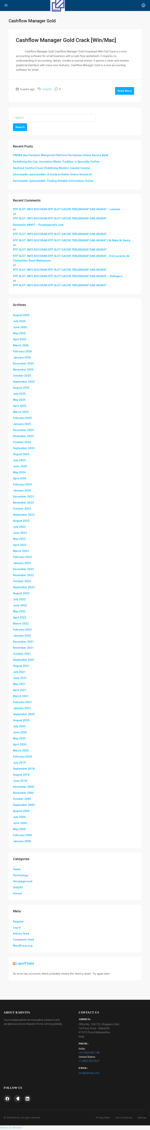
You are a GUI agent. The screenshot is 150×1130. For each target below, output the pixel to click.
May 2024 (19, 472)
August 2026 (21, 315)
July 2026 (19, 321)
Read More (124, 91)
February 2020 (22, 756)
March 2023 (21, 551)
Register (18, 921)
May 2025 (19, 399)
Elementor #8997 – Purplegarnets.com (38, 224)
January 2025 (22, 424)
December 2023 (23, 496)
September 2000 (24, 805)
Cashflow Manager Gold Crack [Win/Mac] (66, 40)
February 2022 (22, 629)
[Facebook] (7, 1098)
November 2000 (23, 792)
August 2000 (21, 811)
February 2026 (22, 351)
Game (17, 869)
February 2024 (22, 484)
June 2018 (20, 780)
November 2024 (23, 436)
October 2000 (22, 799)
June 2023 (20, 532)
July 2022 (19, 599)
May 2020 (19, 738)
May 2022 (19, 611)
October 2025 (22, 375)
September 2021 (24, 659)
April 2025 (19, 406)
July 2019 (19, 762)
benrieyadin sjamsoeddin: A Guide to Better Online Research (52, 174)
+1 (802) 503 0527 (89, 1060)
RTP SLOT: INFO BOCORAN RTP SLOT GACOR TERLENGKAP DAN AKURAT (59, 218)
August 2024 (21, 454)
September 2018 (24, 768)
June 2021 (20, 678)
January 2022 (22, 635)
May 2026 (19, 333)
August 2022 (21, 593)
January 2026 (22, 357)
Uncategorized (22, 881)
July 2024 (19, 460)
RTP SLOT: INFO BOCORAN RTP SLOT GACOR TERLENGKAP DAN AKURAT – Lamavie (66, 209)
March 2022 (21, 623)
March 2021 (21, 696)
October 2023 (22, 508)
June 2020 (20, 732)
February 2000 (22, 835)
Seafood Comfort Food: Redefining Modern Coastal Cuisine (51, 168)
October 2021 (22, 653)
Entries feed (21, 933)
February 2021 (22, 702)
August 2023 (21, 520)
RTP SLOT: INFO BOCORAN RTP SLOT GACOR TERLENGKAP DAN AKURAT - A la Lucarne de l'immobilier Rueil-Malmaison (71, 258)
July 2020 (19, 726)
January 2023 (22, 563)
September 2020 (24, 714)
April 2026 (19, 339)
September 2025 (24, 381)
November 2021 (23, 647)
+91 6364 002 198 (89, 1052)
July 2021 (19, 672)
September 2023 (24, 514)
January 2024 (22, 490)
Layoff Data (25, 963)
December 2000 (23, 786)
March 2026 (21, 345)
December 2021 (23, 641)
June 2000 (20, 823)
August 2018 (21, 774)
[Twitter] (17, 1098)
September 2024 (24, 448)
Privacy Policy (103, 1117)
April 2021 (19, 690)
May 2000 (19, 829)
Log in (17, 927)
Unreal (17, 893)
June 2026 (20, 327)
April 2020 (19, 744)
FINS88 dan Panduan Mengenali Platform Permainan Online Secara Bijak (60, 155)
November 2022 (23, 575)
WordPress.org (22, 945)
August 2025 (21, 387)
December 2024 (23, 430)
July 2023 (19, 526)
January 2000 (22, 841)
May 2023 (19, 539)
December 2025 (23, 363)
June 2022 (20, 605)
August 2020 (21, 720)
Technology (20, 875)
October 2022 (22, 581)
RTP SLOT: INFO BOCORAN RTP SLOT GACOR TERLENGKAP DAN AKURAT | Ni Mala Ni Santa (71, 240)
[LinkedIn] (27, 1098)
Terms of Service (123, 1117)
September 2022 (24, 587)
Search (20, 127)
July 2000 (19, 817)
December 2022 (23, 569)
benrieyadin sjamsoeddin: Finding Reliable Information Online (53, 181)
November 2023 (23, 502)
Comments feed (23, 939)
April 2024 (19, 478)
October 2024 (22, 442)
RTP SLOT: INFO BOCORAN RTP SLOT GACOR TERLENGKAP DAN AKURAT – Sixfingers (67, 276)
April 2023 (19, 545)
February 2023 (22, 557)
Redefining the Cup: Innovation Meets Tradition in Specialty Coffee (56, 161)
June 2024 (20, 466)
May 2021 (19, 684)
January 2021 (22, 708)
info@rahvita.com (89, 1073)
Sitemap (142, 1117)
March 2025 (21, 412)
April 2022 (19, 617)
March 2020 (21, 750)
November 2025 (23, 369)
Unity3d (46, 89)
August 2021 (21, 666)
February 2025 (22, 418)
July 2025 (19, 393)
